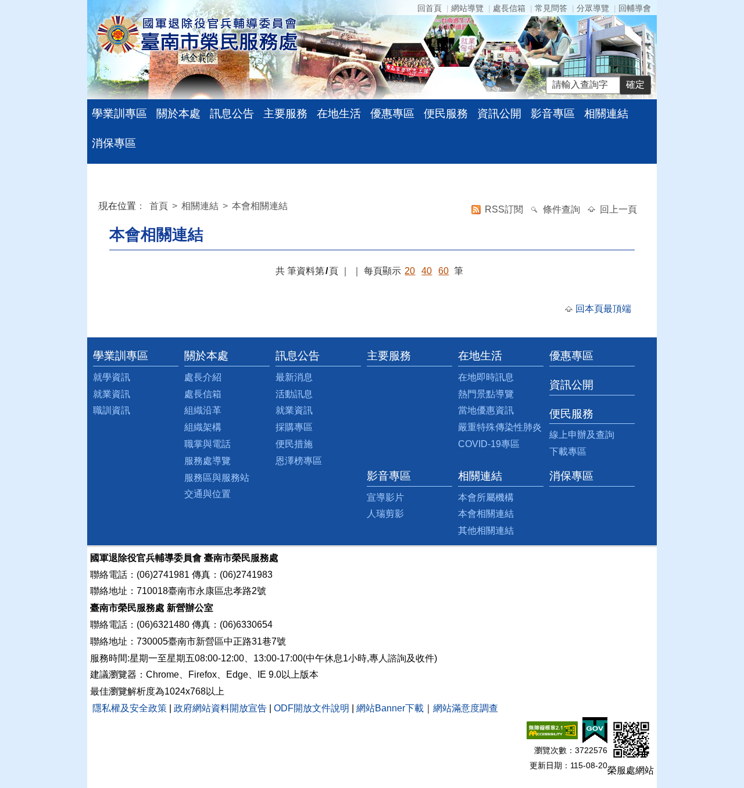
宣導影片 (385, 497)
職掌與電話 (207, 444)
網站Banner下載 (390, 708)
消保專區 (114, 143)
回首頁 (429, 8)
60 (443, 271)
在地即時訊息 (486, 377)
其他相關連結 (486, 530)
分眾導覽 (593, 8)
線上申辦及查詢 (581, 435)
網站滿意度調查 (465, 708)
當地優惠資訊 (486, 410)
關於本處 (178, 113)
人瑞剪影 (385, 514)
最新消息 (294, 377)
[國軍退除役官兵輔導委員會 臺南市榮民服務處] (197, 34)
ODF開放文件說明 (311, 708)
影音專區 (553, 113)
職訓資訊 (111, 410)
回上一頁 (618, 209)
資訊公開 (499, 113)
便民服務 (446, 113)
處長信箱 (509, 8)
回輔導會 (634, 8)
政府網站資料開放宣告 (220, 708)
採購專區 (294, 427)
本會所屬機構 (486, 497)
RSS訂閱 (505, 209)
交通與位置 (207, 494)
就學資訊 (111, 377)
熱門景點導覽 (486, 394)
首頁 (159, 206)
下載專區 (567, 451)
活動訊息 (294, 394)
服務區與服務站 (216, 478)
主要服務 (285, 113)
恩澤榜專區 (299, 461)
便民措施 (294, 444)
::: (101, 207)
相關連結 (606, 113)
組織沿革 (202, 410)
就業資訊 (111, 394)
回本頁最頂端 (603, 309)
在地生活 (339, 113)
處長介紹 (202, 377)
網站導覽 (467, 8)
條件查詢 (562, 209)
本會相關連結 (260, 206)
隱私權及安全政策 (129, 708)
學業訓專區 (119, 113)
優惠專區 (392, 113)
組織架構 (202, 427)
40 (426, 271)
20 (410, 271)
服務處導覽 (207, 461)
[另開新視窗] (552, 730)
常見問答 (551, 8)
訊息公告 (232, 113)
